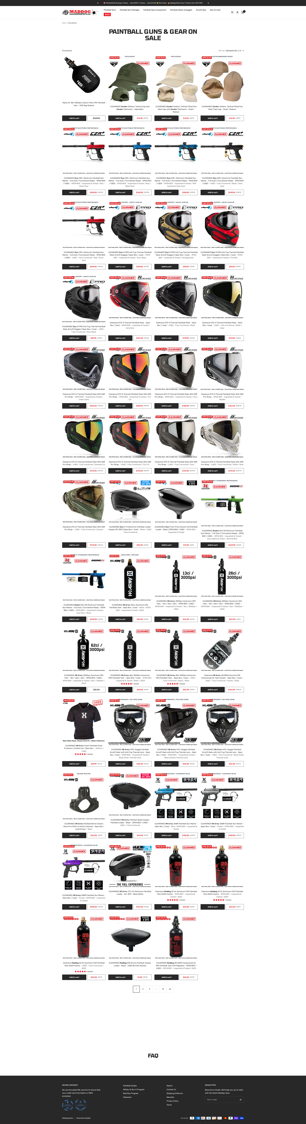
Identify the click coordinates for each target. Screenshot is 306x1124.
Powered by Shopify (83, 1118)
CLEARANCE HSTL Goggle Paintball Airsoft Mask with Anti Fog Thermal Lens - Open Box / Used (130, 753)
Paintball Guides (130, 1086)
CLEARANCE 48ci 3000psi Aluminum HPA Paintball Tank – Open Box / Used (129, 678)
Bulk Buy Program (130, 1093)
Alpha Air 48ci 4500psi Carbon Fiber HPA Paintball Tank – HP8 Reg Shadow (84, 104)
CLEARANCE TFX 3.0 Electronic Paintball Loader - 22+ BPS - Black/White (130, 892)
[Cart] (242, 12)
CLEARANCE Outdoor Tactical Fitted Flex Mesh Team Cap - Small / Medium (222, 107)
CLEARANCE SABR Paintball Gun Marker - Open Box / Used (176, 826)
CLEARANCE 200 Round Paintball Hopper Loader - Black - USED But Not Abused (130, 964)
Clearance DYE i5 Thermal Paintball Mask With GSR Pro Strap (84, 397)
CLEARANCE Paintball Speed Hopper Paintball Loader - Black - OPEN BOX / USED (130, 822)
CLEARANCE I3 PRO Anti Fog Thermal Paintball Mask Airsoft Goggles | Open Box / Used (130, 255)
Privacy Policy (172, 1101)
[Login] (237, 12)
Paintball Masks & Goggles (181, 10)
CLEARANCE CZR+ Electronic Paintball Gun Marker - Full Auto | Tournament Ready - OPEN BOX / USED (83, 182)
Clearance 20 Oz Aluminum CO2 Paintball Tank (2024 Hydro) (176, 894)
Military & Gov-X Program (133, 1089)
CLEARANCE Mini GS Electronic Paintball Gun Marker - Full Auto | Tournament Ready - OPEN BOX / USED (222, 535)
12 (163, 989)
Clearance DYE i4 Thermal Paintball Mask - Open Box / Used (130, 325)
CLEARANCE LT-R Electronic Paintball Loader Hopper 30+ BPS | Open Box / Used (130, 529)
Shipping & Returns (175, 1093)
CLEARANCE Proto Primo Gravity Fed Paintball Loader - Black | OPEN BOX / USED (176, 529)
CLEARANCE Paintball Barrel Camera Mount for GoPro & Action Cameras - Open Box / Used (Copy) (83, 826)
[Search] (232, 12)
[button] (126, 684)
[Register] (240, 1100)
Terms (169, 1105)
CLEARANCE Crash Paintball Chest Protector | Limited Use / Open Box (84, 748)
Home (64, 23)
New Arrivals (215, 10)
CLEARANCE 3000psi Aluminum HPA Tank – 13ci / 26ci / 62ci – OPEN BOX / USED (176, 605)
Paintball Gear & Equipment (154, 10)
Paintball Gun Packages (129, 10)
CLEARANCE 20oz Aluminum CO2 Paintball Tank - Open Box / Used (129, 607)
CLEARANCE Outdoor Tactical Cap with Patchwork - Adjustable (130, 107)
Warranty (170, 1097)
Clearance (127, 1097)
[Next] (169, 989)
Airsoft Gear (201, 10)
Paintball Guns (110, 10)
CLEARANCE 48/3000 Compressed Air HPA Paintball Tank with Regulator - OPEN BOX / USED (176, 965)
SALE (107, 14)
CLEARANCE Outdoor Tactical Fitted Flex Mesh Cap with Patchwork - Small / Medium (176, 109)
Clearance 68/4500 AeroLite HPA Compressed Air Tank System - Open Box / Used (222, 678)
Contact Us (171, 1089)
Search (169, 1086)
